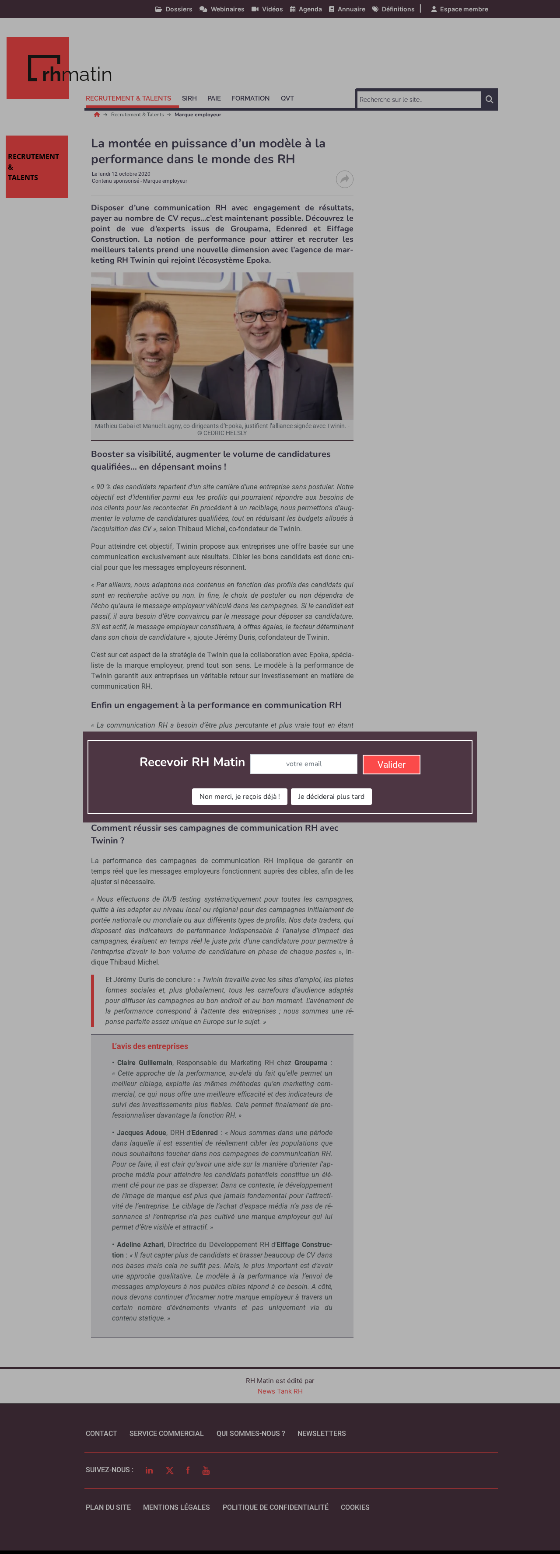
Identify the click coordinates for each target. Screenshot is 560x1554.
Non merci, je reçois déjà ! (240, 796)
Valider (392, 765)
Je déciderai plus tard (331, 796)
